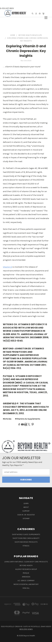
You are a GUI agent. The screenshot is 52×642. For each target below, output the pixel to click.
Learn (26, 503)
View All (26, 588)
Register (31, 515)
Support (26, 511)
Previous (4, 639)
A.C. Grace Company (26, 581)
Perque (26, 573)
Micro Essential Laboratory (26, 584)
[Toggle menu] (46, 16)
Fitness (26, 546)
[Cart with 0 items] (43, 13)
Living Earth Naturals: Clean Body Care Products (26, 562)
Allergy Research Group (26, 569)
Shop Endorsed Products (26, 542)
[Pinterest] (32, 424)
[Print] (25, 424)
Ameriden (26, 577)
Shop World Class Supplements (26, 534)
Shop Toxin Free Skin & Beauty (26, 538)
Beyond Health (26, 565)
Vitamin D (7, 267)
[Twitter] (28, 424)
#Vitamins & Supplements (27, 419)
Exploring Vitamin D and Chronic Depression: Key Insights (26, 51)
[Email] (22, 424)
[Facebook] (19, 424)
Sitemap (26, 518)
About (26, 507)
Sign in (20, 515)
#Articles (7, 419)
